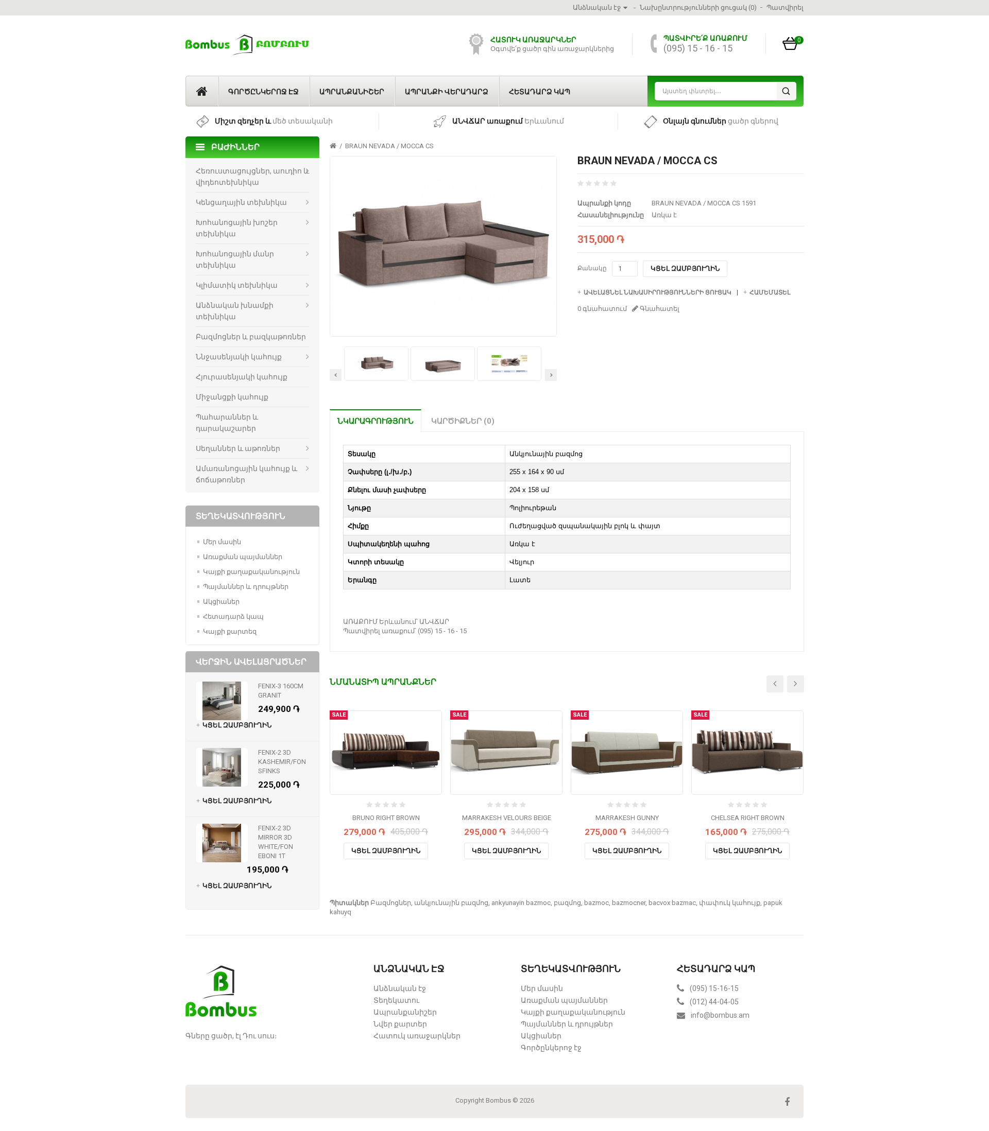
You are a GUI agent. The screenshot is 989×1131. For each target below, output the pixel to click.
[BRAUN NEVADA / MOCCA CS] (443, 241)
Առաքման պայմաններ (242, 557)
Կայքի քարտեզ (230, 631)
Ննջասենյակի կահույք (239, 357)
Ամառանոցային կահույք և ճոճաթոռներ (246, 474)
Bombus (498, 1100)
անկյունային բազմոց (451, 903)
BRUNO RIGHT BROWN (386, 818)
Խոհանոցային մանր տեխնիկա (235, 259)
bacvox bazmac (672, 903)
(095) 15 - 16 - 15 (697, 48)
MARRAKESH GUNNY (627, 818)
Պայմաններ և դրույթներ (245, 586)
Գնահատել (658, 308)
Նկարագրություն (375, 421)
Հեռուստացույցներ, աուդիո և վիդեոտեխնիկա (252, 176)
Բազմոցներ (390, 903)
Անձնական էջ (399, 988)
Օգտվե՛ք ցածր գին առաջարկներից (552, 49)
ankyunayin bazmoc (521, 903)
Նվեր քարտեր (400, 1024)
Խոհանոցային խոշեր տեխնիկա (237, 228)
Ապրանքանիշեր (351, 92)
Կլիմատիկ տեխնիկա (237, 285)
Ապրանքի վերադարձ (446, 92)
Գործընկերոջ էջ (263, 92)
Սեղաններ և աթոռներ (238, 448)
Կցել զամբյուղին (685, 268)
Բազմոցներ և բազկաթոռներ (251, 337)
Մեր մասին (222, 542)
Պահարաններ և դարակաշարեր (227, 422)
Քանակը (592, 268)
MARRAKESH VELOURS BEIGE (506, 818)
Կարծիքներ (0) (462, 421)
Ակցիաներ (221, 601)
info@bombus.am (720, 1015)
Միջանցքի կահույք (232, 397)
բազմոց (567, 903)
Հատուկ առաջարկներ (417, 1036)
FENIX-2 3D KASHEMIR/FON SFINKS (282, 762)
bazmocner (628, 903)
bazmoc (596, 903)
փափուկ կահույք (729, 903)
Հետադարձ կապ (539, 92)
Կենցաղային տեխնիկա (241, 202)
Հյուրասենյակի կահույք (241, 377)
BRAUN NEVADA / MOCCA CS (389, 146)
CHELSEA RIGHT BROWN (748, 818)
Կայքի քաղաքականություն (251, 572)
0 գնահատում (602, 308)
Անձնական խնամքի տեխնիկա (235, 311)
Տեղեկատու (396, 1000)
